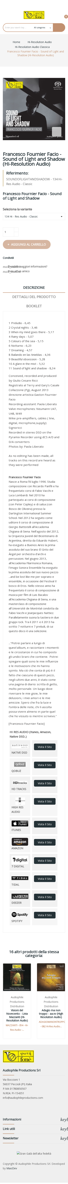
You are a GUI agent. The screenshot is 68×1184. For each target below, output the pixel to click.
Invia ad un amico (16, 271)
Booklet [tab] (34, 306)
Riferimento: (17, 173)
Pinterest (27, 258)
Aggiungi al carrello (28, 244)
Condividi (18, 258)
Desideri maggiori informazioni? (25, 267)
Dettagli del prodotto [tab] (34, 296)
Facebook (26, 3)
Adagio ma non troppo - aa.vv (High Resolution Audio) (51, 1014)
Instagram (41, 3)
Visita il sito (45, 747)
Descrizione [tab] (34, 287)
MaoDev (11, 1168)
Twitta (22, 258)
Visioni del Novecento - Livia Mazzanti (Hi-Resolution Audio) (17, 1015)
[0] (63, 15)
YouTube (34, 3)
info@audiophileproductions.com (23, 1097)
